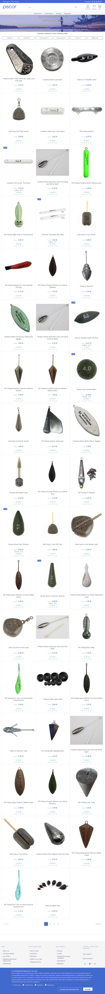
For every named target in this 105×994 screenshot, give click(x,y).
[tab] (12, 947)
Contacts (16, 1)
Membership (7, 963)
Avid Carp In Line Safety (18, 854)
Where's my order (36, 959)
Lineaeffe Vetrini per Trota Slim (18, 183)
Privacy (59, 951)
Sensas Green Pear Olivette (19, 544)
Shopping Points (35, 962)
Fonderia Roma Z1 (86, 286)
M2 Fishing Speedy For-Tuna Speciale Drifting (18, 286)
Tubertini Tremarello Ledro (86, 80)
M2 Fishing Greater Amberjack (52, 441)
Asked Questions (35, 946)
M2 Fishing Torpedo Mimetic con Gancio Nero (52, 493)
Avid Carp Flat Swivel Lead (18, 647)
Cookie (59, 953)
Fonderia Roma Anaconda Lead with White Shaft (86, 751)
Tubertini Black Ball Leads (52, 699)
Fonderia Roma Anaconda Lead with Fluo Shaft (52, 648)
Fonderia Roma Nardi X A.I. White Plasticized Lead (86, 596)
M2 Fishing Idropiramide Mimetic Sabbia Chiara (86, 854)
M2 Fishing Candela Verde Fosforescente (86, 183)
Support (7, 1)
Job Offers (6, 956)
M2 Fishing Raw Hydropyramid (52, 751)
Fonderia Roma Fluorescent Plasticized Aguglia (18, 338)
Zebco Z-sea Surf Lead (18, 751)
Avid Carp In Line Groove (87, 234)
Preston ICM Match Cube (18, 493)
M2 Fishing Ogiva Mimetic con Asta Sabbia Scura (86, 699)
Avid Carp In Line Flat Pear (52, 544)
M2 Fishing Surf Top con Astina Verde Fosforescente (18, 699)
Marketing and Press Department (9, 960)
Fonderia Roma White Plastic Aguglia (86, 441)
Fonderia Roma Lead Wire (52, 80)
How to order (34, 951)
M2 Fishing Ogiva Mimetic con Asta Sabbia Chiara (18, 596)
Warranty (60, 963)
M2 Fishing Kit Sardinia (86, 493)
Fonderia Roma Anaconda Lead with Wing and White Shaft (52, 183)
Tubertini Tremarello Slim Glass (52, 234)
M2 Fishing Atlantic (87, 131)
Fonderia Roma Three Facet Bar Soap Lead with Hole (18, 80)
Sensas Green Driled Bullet (86, 389)
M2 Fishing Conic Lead (86, 802)
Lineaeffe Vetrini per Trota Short (52, 131)
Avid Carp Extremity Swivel (18, 441)
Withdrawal (61, 961)
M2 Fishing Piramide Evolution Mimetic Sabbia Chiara (52, 389)
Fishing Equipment (50, 16)
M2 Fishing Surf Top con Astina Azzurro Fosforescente (18, 906)
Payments (33, 953)
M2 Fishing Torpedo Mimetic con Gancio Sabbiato (52, 286)
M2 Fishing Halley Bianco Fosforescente (18, 234)
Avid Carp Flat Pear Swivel (18, 131)
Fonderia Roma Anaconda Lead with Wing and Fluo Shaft (52, 338)
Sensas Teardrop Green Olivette (86, 338)
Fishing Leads (62, 16)
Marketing (50, 985)
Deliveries (33, 956)
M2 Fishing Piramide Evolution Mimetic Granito (18, 389)
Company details (8, 953)
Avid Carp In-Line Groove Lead (86, 544)
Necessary (17, 985)
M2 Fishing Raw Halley (86, 647)
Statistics (40, 985)
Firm (3, 946)
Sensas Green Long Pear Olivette (52, 596)
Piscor (40, 16)
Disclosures (60, 946)
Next (98, 924)
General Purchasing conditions (63, 957)
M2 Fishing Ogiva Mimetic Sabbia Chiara (18, 802)
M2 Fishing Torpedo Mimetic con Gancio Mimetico (52, 802)
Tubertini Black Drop (52, 905)
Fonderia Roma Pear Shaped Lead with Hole (52, 854)
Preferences (29, 985)
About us (6, 951)
